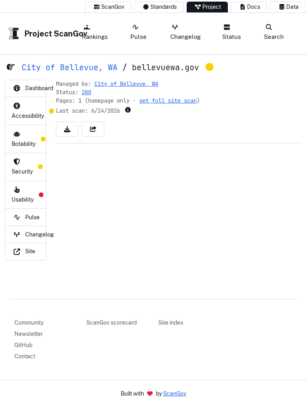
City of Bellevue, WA (70, 67)
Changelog (185, 36)
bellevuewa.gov (165, 67)
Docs (253, 7)
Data (292, 7)
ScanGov (112, 7)
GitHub (23, 345)
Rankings (95, 36)
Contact (24, 356)
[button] (67, 129)
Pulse (138, 36)
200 (86, 92)
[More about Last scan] (128, 110)
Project (211, 7)
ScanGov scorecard (111, 322)
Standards (163, 7)
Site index (170, 322)
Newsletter (28, 334)
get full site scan (168, 100)
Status (231, 36)
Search (274, 36)
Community (29, 322)
